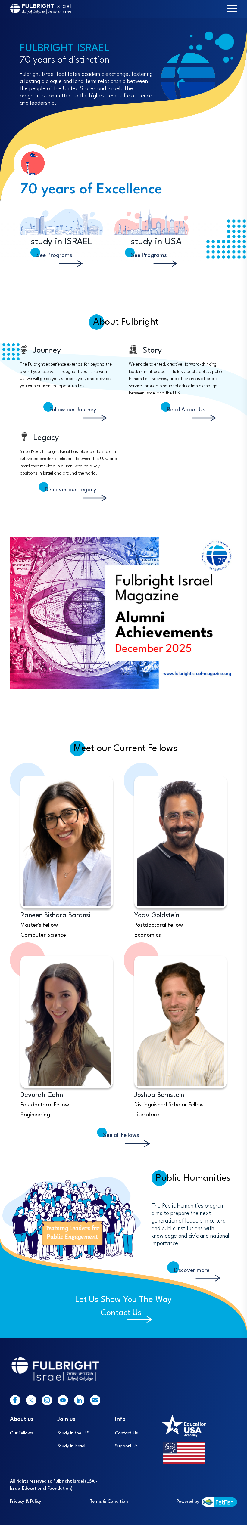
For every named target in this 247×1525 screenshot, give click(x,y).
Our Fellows (21, 1433)
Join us (66, 1419)
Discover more (192, 1270)
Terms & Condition (109, 1501)
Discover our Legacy (70, 490)
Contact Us (121, 1313)
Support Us (126, 1446)
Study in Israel (71, 1446)
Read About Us (186, 410)
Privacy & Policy (25, 1501)
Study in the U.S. (74, 1433)
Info (120, 1419)
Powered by (188, 1501)
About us (21, 1419)
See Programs (54, 255)
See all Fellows (121, 1135)
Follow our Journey (72, 410)
